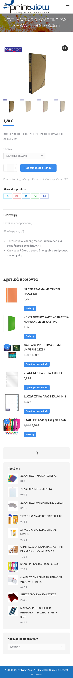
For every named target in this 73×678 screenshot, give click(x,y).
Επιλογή (30, 308)
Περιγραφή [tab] (10, 215)
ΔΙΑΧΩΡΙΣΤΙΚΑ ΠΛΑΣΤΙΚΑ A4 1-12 (45, 396)
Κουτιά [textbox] (15, 646)
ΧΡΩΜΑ (7, 149)
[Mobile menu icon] (68, 7)
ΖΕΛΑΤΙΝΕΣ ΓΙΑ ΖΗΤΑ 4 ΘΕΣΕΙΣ (43, 373)
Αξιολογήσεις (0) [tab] (13, 231)
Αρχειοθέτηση (23, 179)
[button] (65, 48)
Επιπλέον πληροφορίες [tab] (17, 223)
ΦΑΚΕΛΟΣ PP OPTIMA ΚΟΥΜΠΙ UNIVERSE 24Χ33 (43, 347)
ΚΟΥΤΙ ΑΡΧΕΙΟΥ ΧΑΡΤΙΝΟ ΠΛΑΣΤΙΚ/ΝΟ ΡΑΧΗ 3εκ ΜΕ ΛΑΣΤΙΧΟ (46, 319)
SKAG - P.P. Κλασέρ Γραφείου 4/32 (45, 420)
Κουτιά (35, 179)
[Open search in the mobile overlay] (36, 453)
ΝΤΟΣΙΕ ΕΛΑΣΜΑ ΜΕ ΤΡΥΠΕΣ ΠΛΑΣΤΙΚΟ (42, 291)
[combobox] (36, 647)
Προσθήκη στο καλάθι (38, 168)
